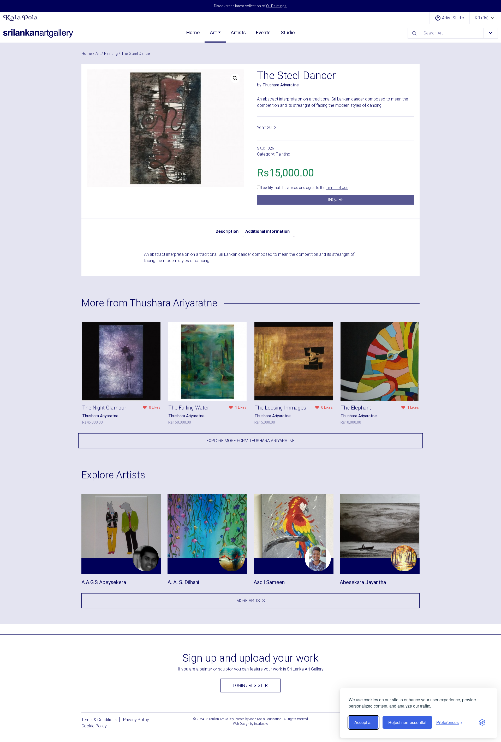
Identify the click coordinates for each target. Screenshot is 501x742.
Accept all (363, 722)
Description (227, 231)
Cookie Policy (94, 725)
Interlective (261, 724)
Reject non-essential (407, 722)
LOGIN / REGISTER (250, 685)
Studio (288, 32)
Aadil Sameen (269, 582)
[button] (235, 78)
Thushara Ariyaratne (281, 84)
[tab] (227, 231)
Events (263, 32)
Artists (238, 32)
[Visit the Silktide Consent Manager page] (482, 722)
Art (213, 32)
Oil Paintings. (276, 6)
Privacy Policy (136, 719)
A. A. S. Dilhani (183, 582)
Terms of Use (337, 188)
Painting (111, 53)
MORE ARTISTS (250, 600)
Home (193, 32)
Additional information (267, 231)
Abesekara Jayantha (363, 582)
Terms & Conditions (99, 719)
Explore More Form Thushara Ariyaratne (250, 440)
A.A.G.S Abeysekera (103, 582)
